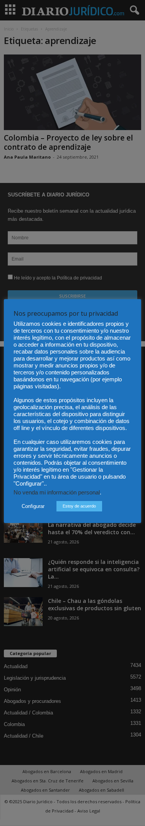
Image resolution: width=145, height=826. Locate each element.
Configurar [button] (33, 506)
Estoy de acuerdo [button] (79, 506)
